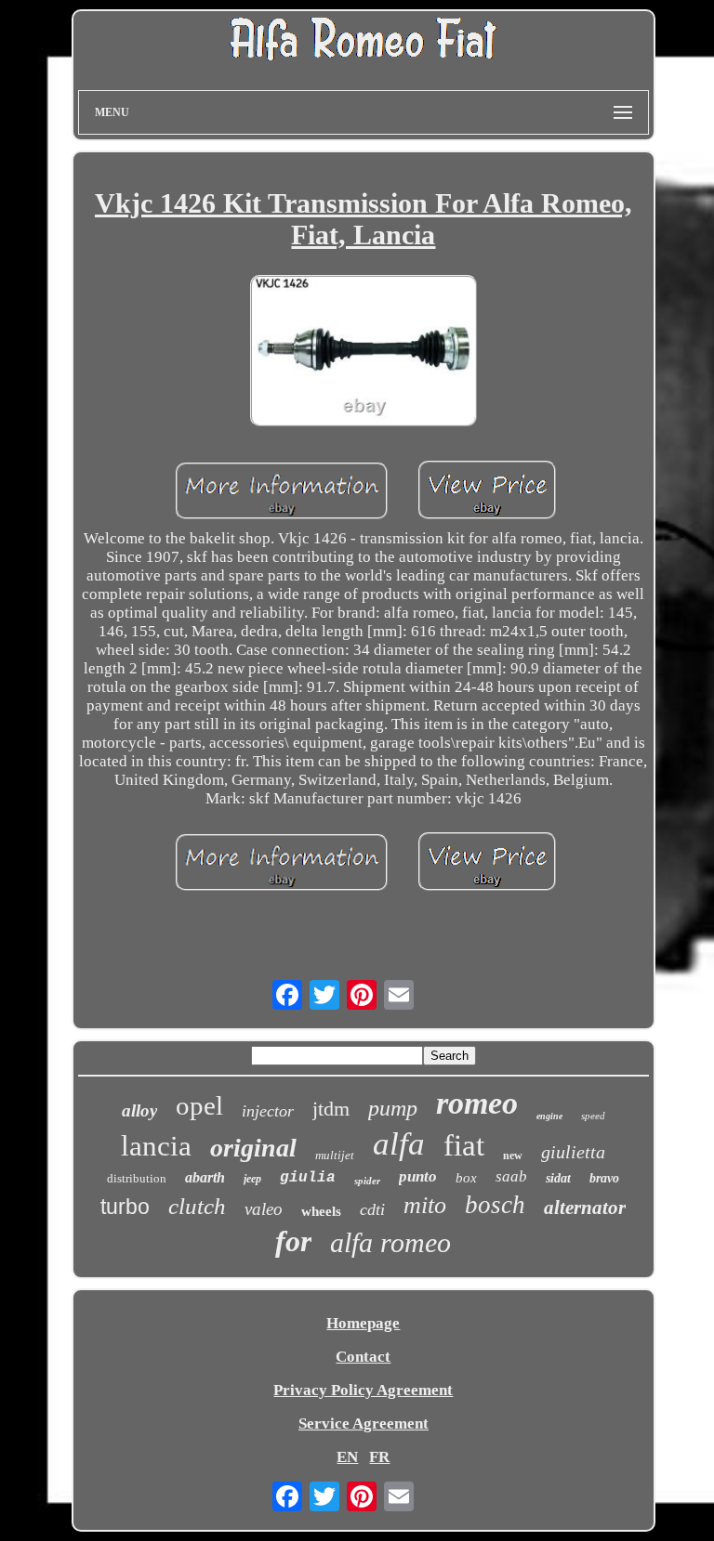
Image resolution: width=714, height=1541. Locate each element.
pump (392, 1108)
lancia (156, 1146)
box (466, 1177)
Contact (363, 1356)
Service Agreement (363, 1423)
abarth (205, 1177)
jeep (252, 1178)
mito (424, 1205)
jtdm (331, 1108)
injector (268, 1111)
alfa (399, 1144)
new (512, 1155)
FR (379, 1457)
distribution (136, 1178)
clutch (197, 1206)
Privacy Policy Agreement (363, 1390)
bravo (604, 1178)
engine (549, 1116)
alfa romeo (390, 1242)
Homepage (363, 1323)
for (293, 1241)
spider (367, 1180)
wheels (321, 1211)
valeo (264, 1209)
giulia (308, 1177)
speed (593, 1115)
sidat (558, 1178)
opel (199, 1105)
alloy (139, 1110)
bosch (495, 1205)
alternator (585, 1207)
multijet (334, 1155)
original (253, 1147)
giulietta (573, 1152)
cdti (372, 1209)
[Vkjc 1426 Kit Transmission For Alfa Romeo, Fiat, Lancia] (363, 353)
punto (418, 1176)
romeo (477, 1103)
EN (347, 1457)
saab (511, 1176)
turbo (125, 1207)
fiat (463, 1145)
